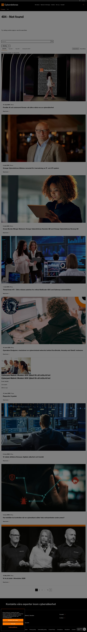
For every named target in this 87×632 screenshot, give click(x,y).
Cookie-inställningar (13, 627)
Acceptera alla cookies (13, 620)
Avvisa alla (13, 623)
